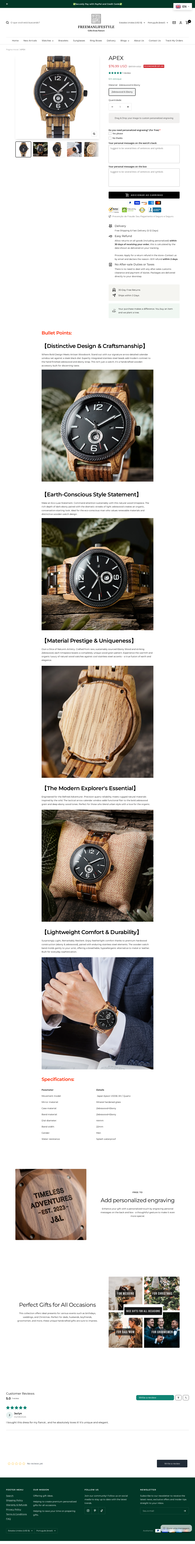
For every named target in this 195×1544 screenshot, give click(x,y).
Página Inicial (12, 49)
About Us (139, 40)
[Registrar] (185, 1511)
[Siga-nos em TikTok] (101, 1510)
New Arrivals (30, 40)
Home (15, 40)
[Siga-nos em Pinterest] (94, 1510)
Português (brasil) (156, 22)
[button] (115, 73)
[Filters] (178, 1397)
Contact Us (155, 40)
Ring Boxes (96, 40)
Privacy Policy (13, 1509)
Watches (47, 40)
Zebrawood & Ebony (122, 91)
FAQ (8, 1518)
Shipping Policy (14, 1500)
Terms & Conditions (16, 1514)
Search (9, 1495)
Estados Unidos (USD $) (130, 22)
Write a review (147, 1397)
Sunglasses (79, 40)
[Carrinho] (187, 22)
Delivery (111, 40)
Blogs (124, 40)
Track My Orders (174, 40)
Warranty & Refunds (16, 1505)
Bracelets (63, 40)
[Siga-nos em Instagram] (88, 1510)
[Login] (180, 22)
